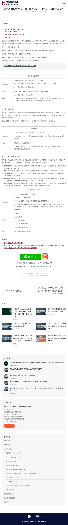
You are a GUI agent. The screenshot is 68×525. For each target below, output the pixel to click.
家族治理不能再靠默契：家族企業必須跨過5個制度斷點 (57, 310)
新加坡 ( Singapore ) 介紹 (13, 461)
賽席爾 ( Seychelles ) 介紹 (13, 453)
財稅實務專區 (31, 273)
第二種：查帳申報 (13, 31)
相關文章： (8, 37)
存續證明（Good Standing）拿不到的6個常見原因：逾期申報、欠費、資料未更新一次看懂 (22, 313)
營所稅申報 (44, 275)
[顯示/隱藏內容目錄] (3, 27)
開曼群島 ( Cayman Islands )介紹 (15, 469)
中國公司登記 (8, 445)
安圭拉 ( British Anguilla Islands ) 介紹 (17, 486)
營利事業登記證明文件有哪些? (13, 243)
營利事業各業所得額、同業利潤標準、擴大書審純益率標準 (20, 66)
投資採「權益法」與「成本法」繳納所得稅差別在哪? (20, 248)
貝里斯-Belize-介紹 (11, 481)
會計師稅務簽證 (32, 275)
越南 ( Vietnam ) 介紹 (12, 477)
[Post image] (7, 311)
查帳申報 (39, 275)
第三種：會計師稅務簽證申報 (16, 34)
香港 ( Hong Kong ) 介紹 (13, 457)
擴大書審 (25, 275)
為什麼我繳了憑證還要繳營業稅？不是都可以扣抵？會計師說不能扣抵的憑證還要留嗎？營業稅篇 (34, 245)
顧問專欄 (37, 273)
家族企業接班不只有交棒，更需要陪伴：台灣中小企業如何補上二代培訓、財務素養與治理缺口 (22, 339)
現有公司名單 (10, 490)
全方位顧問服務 (8, 494)
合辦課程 (6, 502)
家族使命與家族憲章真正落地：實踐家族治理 (21, 324)
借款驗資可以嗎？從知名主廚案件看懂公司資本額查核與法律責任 (57, 338)
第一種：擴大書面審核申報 (15, 29)
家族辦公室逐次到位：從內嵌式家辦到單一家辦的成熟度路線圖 (57, 326)
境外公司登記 (8, 449)
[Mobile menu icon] (64, 3)
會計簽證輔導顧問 (9, 498)
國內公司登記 (8, 441)
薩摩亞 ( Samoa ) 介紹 (12, 465)
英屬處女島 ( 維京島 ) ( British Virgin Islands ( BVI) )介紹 (22, 473)
